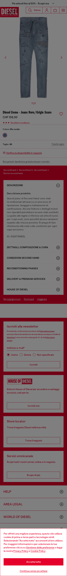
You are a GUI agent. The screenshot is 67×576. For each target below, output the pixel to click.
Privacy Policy (20, 551)
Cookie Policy (38, 551)
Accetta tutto (33, 561)
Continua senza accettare (33, 571)
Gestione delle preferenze (40, 547)
